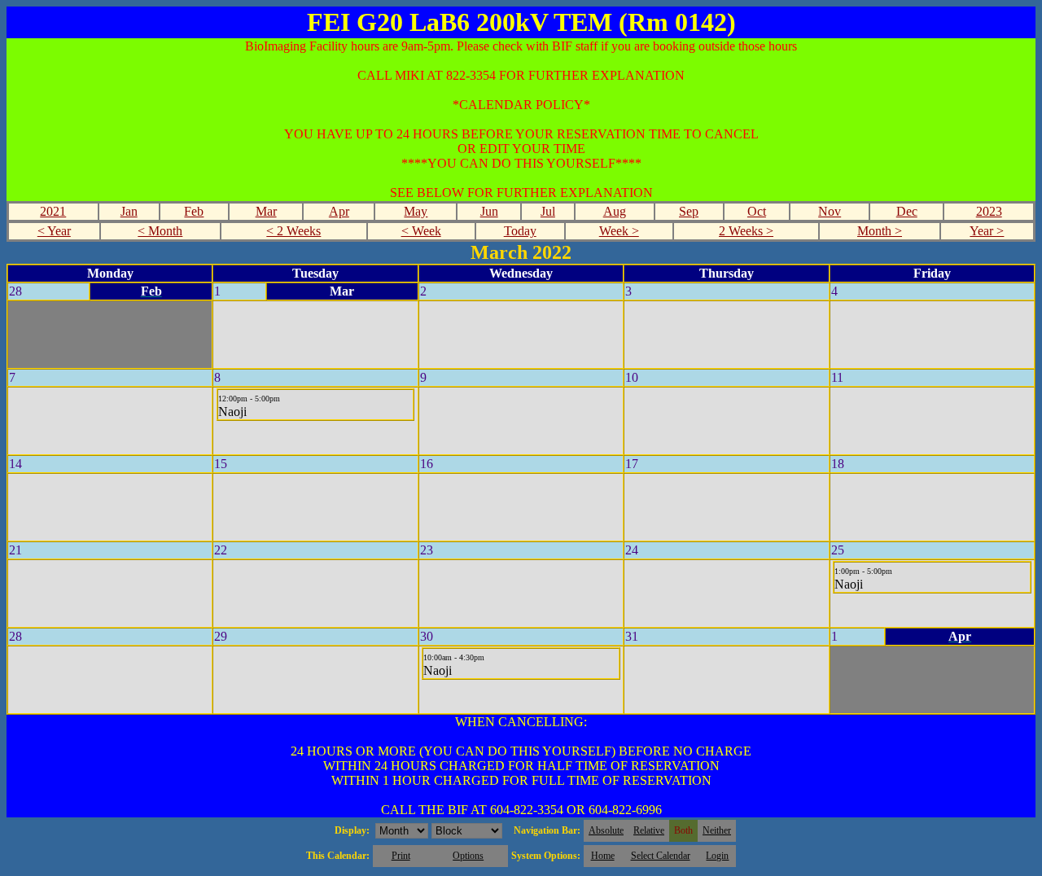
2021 (53, 211)
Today (520, 231)
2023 (989, 211)
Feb (194, 211)
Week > (619, 231)
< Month (160, 231)
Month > (879, 231)
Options (468, 855)
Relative (648, 830)
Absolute (606, 830)
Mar (266, 211)
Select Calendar (660, 855)
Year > (987, 231)
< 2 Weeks (293, 231)
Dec (906, 211)
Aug (614, 211)
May (415, 211)
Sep (688, 211)
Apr (339, 211)
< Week (421, 231)
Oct (756, 211)
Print (401, 855)
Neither (717, 830)
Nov (829, 211)
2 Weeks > (746, 231)
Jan (129, 211)
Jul (548, 211)
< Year (54, 231)
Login (717, 855)
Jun (489, 211)
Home (603, 855)
